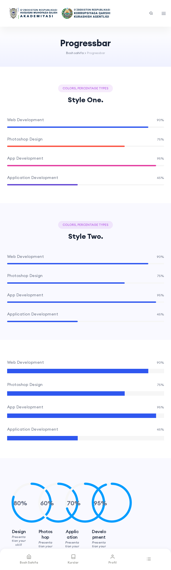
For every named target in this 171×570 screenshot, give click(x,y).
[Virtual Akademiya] (59, 13)
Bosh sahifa (75, 53)
